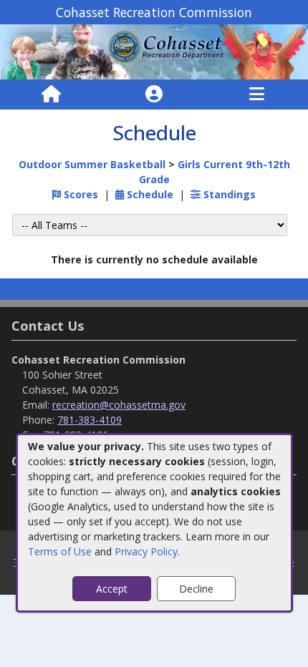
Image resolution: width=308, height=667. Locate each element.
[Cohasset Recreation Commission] (154, 51)
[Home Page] (51, 94)
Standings (228, 194)
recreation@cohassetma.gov (119, 405)
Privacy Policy (146, 551)
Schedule (148, 194)
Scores (79, 194)
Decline (196, 588)
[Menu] (256, 94)
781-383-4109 (89, 420)
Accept (111, 588)
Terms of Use (60, 551)
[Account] (154, 94)
